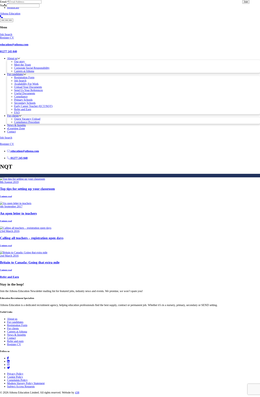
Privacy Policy (15, 373)
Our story (19, 61)
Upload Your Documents (28, 86)
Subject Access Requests (21, 386)
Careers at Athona (24, 71)
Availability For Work (26, 83)
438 (77, 392)
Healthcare (13, 7)
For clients (13, 115)
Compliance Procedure (27, 122)
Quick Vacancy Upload (27, 118)
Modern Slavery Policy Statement (26, 383)
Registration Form (24, 77)
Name (3, 5)
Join (246, 2)
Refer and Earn (22, 109)
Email (4, 1)
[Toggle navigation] (6, 20)
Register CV (14, 344)
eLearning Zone (16, 128)
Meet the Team (22, 64)
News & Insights (16, 125)
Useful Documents (24, 93)
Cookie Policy (15, 376)
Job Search (20, 80)
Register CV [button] (7, 37)
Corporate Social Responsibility (32, 67)
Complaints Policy (17, 380)
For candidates (15, 74)
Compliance (21, 96)
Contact (11, 131)
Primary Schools (23, 99)
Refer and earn (15, 341)
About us (12, 58)
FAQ (17, 112)
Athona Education (10, 13)
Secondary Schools (25, 102)
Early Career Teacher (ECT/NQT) (33, 106)
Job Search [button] (6, 34)
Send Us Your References (28, 90)
